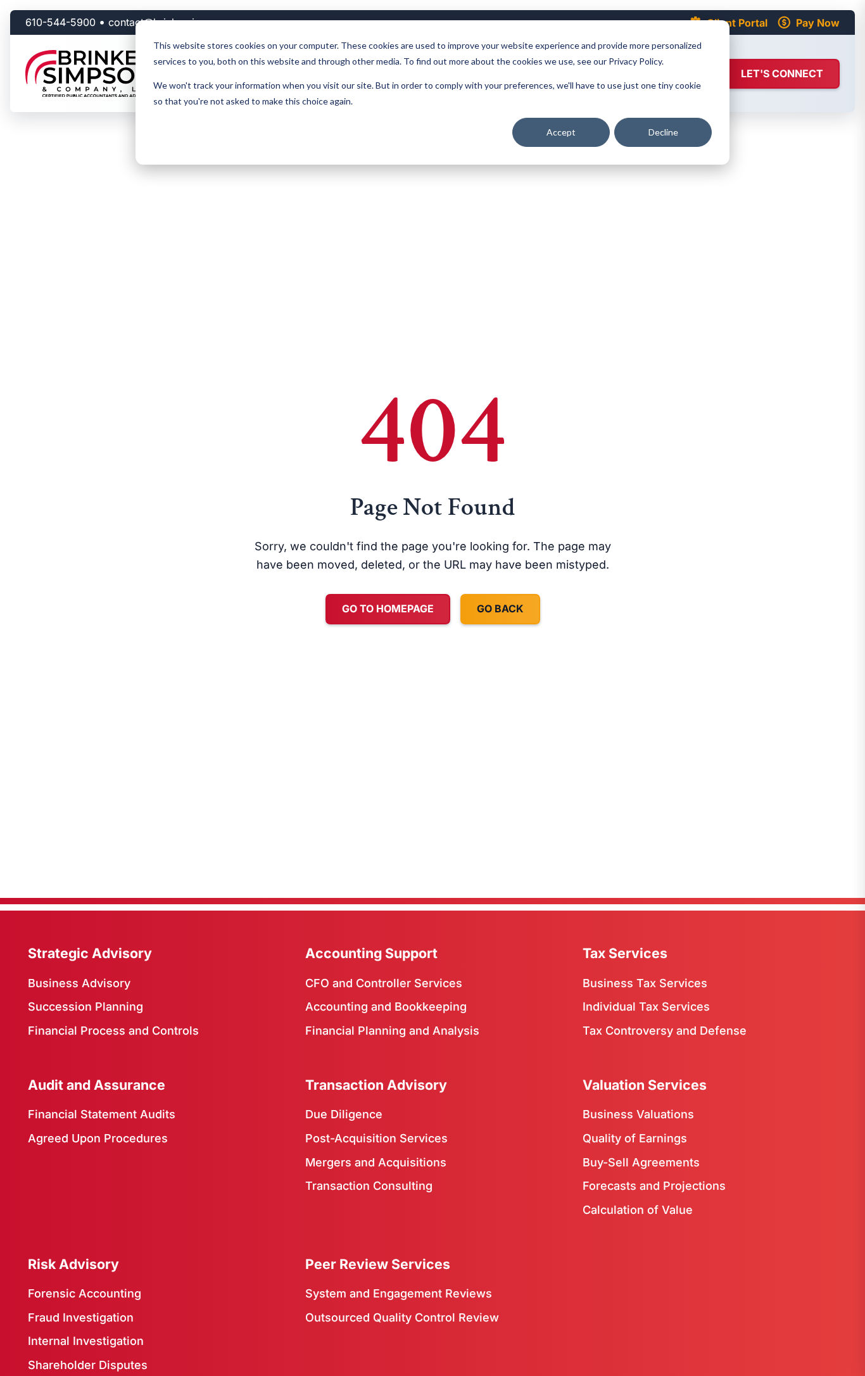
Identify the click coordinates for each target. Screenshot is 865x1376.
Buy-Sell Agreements (641, 1162)
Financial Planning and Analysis (392, 1030)
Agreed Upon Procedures (98, 1138)
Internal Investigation (86, 1341)
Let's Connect (782, 72)
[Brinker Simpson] (88, 74)
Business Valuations (638, 1114)
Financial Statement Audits (101, 1114)
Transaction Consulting (368, 1185)
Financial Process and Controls (113, 1030)
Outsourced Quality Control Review (402, 1317)
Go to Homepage (388, 608)
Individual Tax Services (646, 1006)
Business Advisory (79, 983)
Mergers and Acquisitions (375, 1162)
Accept (561, 132)
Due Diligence (343, 1114)
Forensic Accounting (84, 1293)
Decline (663, 132)
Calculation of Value (638, 1209)
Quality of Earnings (635, 1138)
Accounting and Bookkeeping (386, 1006)
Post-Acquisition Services (376, 1138)
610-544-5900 (60, 22)
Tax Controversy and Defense (665, 1030)
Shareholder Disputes (88, 1365)
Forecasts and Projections (654, 1185)
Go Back (500, 608)
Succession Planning (85, 1006)
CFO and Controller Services (383, 983)
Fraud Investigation (81, 1317)
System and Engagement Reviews (398, 1293)
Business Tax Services (645, 983)
